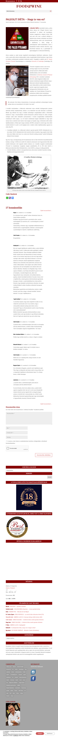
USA (10, 693)
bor (13, 669)
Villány (17, 693)
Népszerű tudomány (34, 22)
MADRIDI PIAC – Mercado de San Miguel (19, 611)
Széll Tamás (21, 690)
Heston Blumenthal (22, 677)
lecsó (21, 680)
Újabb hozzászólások (46, 210)
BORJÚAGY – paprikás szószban (18, 606)
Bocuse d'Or (8, 669)
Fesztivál (20, 674)
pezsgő (7, 690)
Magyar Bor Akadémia (13, 682)
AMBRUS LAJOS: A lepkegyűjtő (17, 625)
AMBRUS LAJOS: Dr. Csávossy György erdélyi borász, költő (28, 617)
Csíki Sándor (11, 22)
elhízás (12, 672)
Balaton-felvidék (20, 666)
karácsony (12, 680)
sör (25, 690)
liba (7, 682)
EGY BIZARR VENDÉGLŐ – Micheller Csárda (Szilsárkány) (25, 630)
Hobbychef (16, 245)
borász (16, 669)
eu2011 (7, 674)
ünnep (12, 695)
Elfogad (40, 733)
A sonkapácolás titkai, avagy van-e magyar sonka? (23, 627)
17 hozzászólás (42, 22)
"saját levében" (17, 299)
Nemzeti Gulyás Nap (10, 687)
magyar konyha (21, 682)
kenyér (17, 680)
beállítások (15, 735)
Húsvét (7, 680)
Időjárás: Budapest (10, 588)
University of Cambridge (38, 61)
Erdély (24, 672)
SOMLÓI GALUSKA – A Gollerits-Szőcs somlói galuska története (28, 619)
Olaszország (23, 687)
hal (12, 677)
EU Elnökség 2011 (14, 674)
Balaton (14, 666)
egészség (8, 672)
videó (14, 693)
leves (24, 680)
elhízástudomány (18, 672)
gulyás (24, 674)
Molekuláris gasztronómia (11, 685)
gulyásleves (8, 677)
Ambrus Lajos (8, 666)
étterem (7, 695)
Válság (21, 693)
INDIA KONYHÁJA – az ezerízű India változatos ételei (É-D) (29, 614)
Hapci (14, 212)
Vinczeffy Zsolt (9, 617)
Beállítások (49, 733)
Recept (16, 690)
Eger (26, 669)
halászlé (16, 677)
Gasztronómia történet (25, 22)
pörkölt (11, 690)
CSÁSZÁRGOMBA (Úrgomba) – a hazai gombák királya (27, 609)
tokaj (7, 693)
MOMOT (18, 685)
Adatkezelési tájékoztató (37, 666)
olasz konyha (17, 687)
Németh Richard (17, 344)
